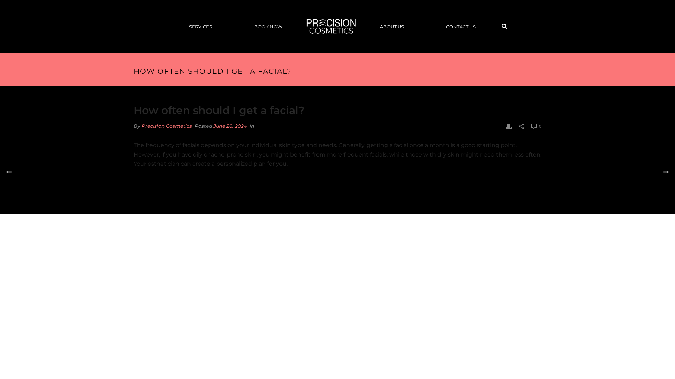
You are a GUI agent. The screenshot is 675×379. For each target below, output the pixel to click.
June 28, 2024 (230, 126)
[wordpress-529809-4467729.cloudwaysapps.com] (331, 26)
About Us (392, 26)
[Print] (509, 126)
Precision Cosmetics (167, 126)
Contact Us (461, 26)
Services (200, 26)
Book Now (268, 26)
